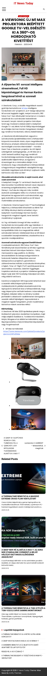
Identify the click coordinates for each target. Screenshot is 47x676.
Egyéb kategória (23, 16)
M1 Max (25, 108)
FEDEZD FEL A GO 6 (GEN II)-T (13, 651)
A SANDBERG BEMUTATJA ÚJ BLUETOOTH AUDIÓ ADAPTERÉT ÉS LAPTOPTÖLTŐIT (20, 646)
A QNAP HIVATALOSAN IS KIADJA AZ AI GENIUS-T (20, 641)
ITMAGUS (18, 44)
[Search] (43, 9)
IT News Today (23, 3)
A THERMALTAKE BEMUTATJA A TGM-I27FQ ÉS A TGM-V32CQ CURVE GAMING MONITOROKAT (23, 609)
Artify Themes (15, 673)
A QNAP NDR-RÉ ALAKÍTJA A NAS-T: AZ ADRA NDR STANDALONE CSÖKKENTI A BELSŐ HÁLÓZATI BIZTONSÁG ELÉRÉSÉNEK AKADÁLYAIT (22, 553)
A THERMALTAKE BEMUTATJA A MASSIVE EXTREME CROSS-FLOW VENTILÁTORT (20, 497)
